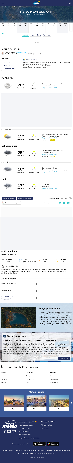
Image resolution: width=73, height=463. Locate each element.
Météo (2, 6)
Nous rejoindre (24, 431)
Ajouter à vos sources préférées (13, 203)
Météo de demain (9, 198)
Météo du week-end (24, 198)
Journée (26, 35)
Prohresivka (21, 6)
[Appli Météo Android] (53, 444)
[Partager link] (52, 203)
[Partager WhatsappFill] (68, 203)
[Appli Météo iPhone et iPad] (39, 444)
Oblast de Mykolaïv (13, 6)
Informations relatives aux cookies (43, 450)
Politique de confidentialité (62, 450)
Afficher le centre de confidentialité (45, 453)
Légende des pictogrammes (29, 438)
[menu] (2, 2)
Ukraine (6, 6)
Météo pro (45, 428)
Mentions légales (8, 450)
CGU (16, 450)
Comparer (46, 35)
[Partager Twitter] (60, 203)
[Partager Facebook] (56, 203)
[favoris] (51, 11)
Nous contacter (24, 434)
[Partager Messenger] (64, 203)
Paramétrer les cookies (26, 453)
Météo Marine (46, 425)
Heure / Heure (36, 35)
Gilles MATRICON (20, 52)
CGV (20, 450)
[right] (71, 27)
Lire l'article (64, 358)
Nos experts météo (26, 425)
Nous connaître (24, 428)
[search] (70, 2)
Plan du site (27, 450)
